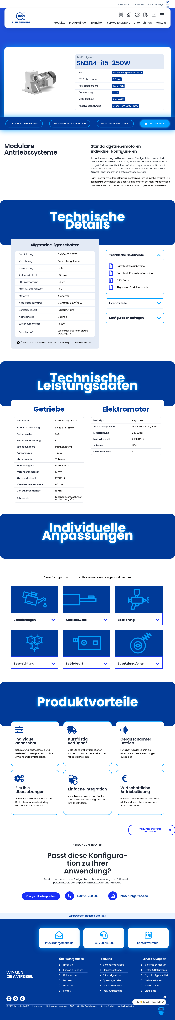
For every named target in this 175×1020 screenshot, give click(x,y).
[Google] (15, 998)
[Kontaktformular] (148, 935)
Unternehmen (142, 22)
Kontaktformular (148, 943)
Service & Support (118, 22)
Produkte (59, 22)
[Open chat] (161, 1011)
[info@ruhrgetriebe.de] (59, 935)
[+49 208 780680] (104, 935)
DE (167, 2)
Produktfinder (78, 22)
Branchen (97, 22)
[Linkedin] (9, 998)
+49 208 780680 (103, 943)
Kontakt (161, 22)
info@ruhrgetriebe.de (59, 943)
